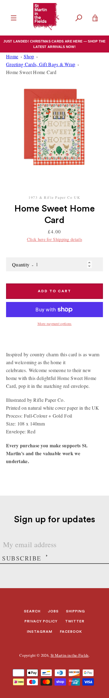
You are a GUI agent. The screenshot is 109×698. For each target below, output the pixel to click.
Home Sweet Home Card (31, 72)
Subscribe (21, 558)
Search (32, 611)
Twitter (74, 621)
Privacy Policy (41, 621)
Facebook (71, 631)
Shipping (75, 611)
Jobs (53, 611)
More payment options (55, 323)
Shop (29, 56)
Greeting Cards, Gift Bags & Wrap (40, 64)
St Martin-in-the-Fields (70, 655)
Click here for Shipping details (54, 239)
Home (12, 56)
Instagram (39, 631)
